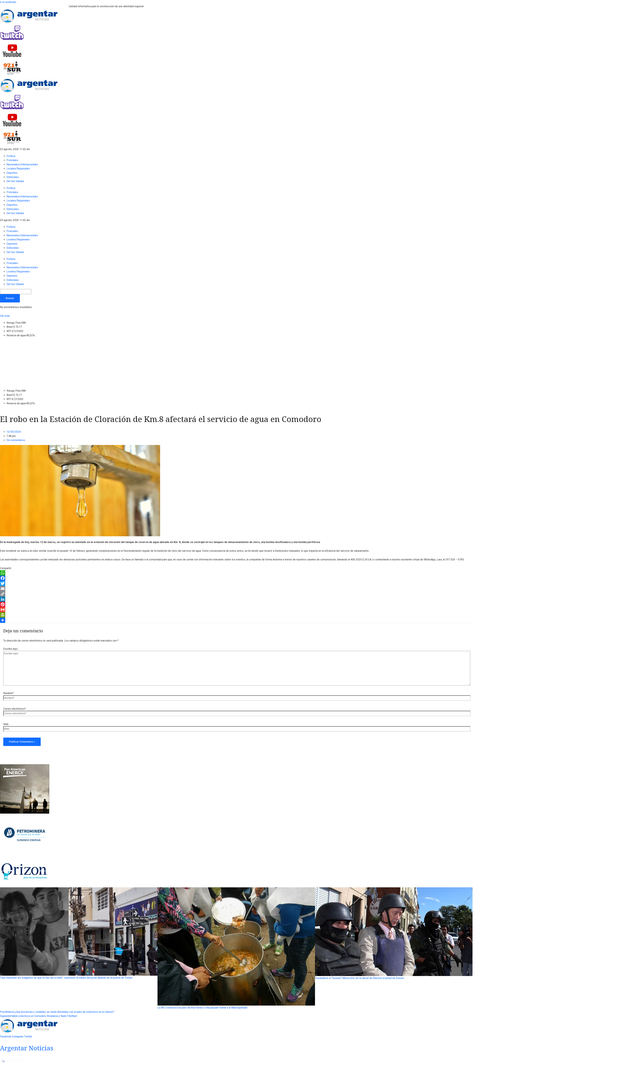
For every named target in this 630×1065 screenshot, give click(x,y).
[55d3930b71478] (24, 812)
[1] (24, 885)
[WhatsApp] (236, 573)
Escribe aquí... (11, 648)
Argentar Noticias (26, 1048)
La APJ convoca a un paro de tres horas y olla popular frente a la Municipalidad (202, 1007)
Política (11, 156)
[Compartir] (236, 620)
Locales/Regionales (18, 168)
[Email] (236, 588)
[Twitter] (236, 583)
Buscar (10, 298)
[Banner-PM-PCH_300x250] (24, 855)
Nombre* (8, 693)
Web (6, 724)
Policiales (12, 160)
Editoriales (13, 177)
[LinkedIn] (236, 599)
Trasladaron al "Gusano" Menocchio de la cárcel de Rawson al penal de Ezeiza (359, 978)
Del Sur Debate (15, 181)
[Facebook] (236, 578)
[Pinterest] (236, 604)
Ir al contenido (8, 2)
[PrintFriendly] (236, 615)
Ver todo (5, 315)
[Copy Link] (236, 594)
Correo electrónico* (14, 708)
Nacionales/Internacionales (22, 164)
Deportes (12, 172)
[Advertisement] (315, 363)
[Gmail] (236, 609)
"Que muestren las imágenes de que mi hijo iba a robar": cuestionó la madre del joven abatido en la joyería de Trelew (66, 977)
